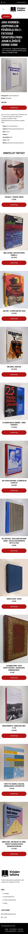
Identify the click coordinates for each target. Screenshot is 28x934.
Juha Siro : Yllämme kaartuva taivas (14, 311)
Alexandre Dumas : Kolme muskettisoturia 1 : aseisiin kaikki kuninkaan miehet (14, 668)
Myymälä (6, 16)
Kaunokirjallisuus (14, 95)
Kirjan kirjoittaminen (10, 900)
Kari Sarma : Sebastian (14, 367)
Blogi (5, 903)
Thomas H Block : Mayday (14, 599)
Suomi (4, 2)
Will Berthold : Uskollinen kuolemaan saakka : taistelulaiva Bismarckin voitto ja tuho (14, 541)
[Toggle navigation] (3, 9)
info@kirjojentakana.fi (21, 2)
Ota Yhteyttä (13, 929)
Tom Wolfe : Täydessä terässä (14, 197)
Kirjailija (6, 893)
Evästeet (20, 929)
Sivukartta (20, 931)
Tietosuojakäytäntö (10, 931)
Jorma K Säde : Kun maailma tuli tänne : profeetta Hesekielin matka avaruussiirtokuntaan (14, 844)
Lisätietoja (14, 107)
